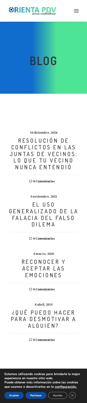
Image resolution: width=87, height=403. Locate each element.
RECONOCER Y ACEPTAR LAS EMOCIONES (44, 268)
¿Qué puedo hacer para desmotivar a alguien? (44, 319)
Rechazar (36, 395)
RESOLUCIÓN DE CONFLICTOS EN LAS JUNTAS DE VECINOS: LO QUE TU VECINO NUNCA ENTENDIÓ (43, 154)
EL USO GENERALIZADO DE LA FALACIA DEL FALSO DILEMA (43, 214)
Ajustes (57, 395)
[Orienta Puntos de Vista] (32, 10)
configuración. (66, 387)
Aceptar (14, 395)
